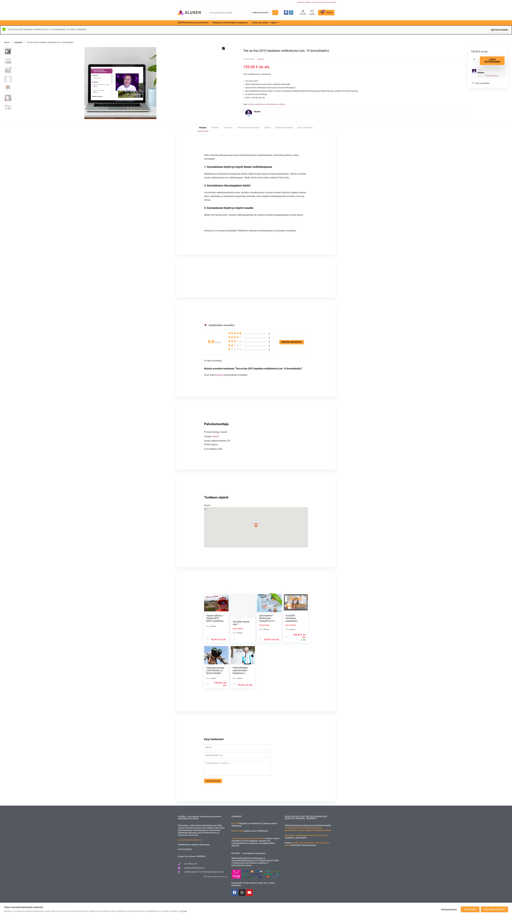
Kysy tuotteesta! (305, 127)
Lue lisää (183, 911)
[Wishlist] (312, 12)
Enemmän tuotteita (284, 127)
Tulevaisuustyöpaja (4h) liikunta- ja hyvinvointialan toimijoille (215, 671)
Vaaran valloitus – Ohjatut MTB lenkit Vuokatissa (215, 618)
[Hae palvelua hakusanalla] (275, 12)
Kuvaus (202, 127)
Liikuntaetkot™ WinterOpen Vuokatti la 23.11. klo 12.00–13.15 (268, 619)
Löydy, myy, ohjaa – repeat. (264, 22)
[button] (223, 48)
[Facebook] (286, 12)
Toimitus (215, 127)
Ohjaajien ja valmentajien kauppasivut (230, 22)
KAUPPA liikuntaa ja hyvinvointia (193, 22)
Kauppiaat (18, 42)
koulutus (251, 104)
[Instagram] (242, 892)
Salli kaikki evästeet (494, 909)
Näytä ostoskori (499, 30)
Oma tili (234, 823)
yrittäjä (282, 104)
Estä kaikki (470, 909)
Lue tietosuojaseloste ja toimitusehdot (248, 838)
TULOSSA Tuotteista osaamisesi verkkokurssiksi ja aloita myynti (294, 621)
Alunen (480, 72)
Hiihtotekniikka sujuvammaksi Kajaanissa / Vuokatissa (240, 671)
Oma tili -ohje (237, 831)
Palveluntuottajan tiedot (248, 127)
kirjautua (219, 375)
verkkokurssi (260, 104)
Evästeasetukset (449, 909)
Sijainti (267, 127)
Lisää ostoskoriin (492, 60)
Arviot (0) (228, 127)
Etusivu (6, 42)
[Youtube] (249, 892)
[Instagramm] (291, 12)
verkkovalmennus (272, 104)
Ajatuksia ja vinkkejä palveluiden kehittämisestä (306, 835)
